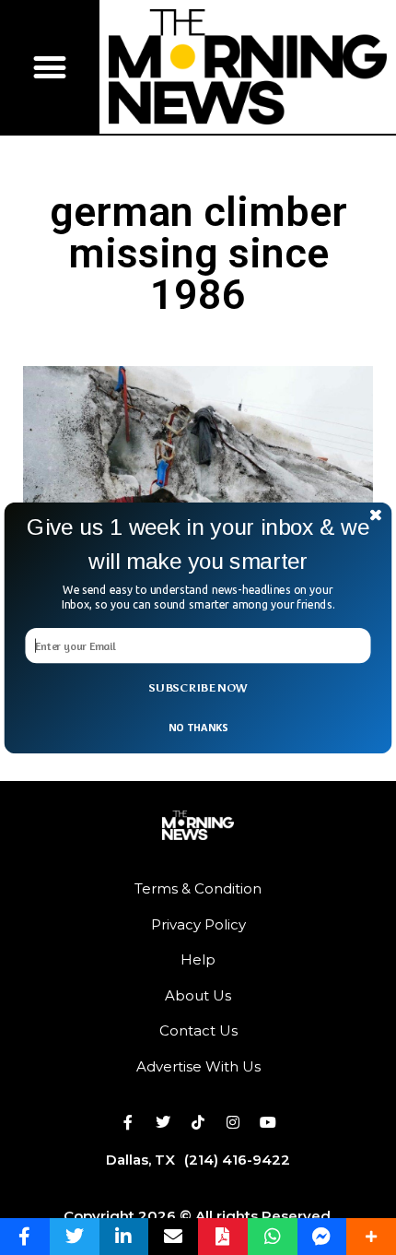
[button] (197, 543)
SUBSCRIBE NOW (197, 687)
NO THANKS (198, 726)
